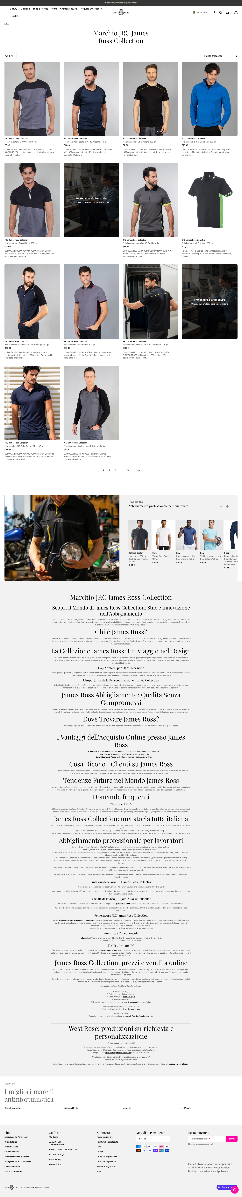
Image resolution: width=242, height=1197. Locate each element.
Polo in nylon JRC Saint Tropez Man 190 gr (24, 446)
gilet (82, 938)
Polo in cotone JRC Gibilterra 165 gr (20, 243)
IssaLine (127, 1108)
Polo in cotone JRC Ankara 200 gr (197, 243)
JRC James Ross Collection (81, 920)
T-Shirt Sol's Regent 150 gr (161, 557)
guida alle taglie (129, 997)
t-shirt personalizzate (109, 950)
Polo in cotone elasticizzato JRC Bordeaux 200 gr (145, 345)
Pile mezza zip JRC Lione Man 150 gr (199, 142)
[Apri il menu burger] (6, 12)
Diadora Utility (71, 1108)
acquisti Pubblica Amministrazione (139, 1016)
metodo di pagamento (130, 1002)
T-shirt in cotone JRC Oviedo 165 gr (20, 142)
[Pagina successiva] (139, 470)
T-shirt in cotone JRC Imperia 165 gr (139, 142)
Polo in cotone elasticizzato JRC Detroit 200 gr (85, 446)
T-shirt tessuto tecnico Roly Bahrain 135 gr (210, 557)
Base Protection (12, 1108)
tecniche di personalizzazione (118, 1052)
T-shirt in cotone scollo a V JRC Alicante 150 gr (85, 142)
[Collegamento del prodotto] (32, 109)
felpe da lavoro (62, 920)
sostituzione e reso (132, 1009)
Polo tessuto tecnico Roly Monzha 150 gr (185, 557)
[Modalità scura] (221, 12)
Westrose (30, 1187)
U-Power (186, 1108)
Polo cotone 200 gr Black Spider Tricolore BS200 (138, 559)
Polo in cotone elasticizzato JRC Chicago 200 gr (26, 345)
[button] (200, 12)
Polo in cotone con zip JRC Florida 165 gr (141, 243)
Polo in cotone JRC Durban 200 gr (79, 345)
